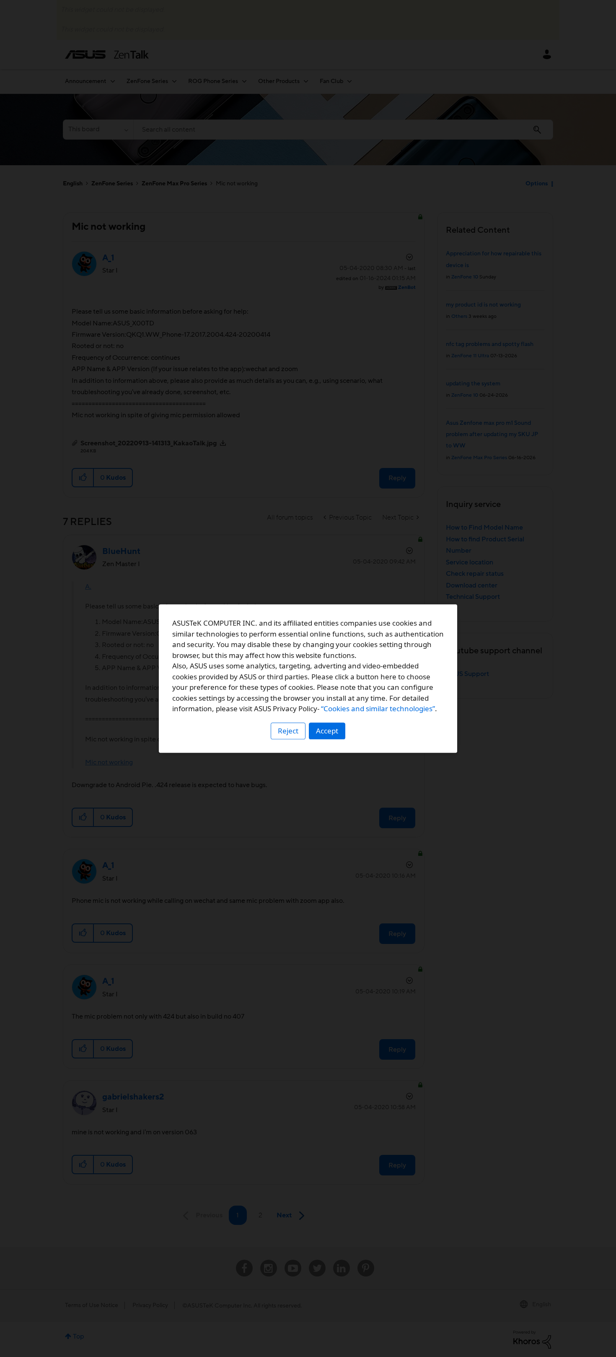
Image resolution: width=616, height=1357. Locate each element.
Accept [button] (327, 731)
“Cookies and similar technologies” (378, 708)
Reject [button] (288, 731)
